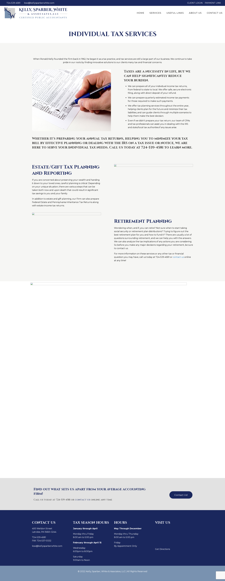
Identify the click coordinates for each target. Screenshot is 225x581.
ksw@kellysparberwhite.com (39, 3)
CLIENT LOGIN (195, 3)
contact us (178, 257)
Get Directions (162, 549)
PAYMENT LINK (213, 3)
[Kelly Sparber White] (36, 13)
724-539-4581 (13, 3)
